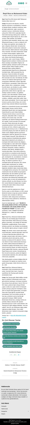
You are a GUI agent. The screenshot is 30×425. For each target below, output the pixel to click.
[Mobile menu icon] (26, 3)
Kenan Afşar (18, 420)
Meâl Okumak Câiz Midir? (9, 327)
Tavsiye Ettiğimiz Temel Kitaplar (11, 323)
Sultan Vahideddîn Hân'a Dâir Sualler (12, 346)
